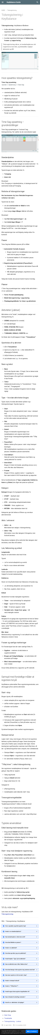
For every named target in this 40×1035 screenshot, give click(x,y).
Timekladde (8, 1018)
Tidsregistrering (7, 914)
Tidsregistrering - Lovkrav (12, 1021)
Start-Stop (7, 1015)
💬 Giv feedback (32, 1031)
